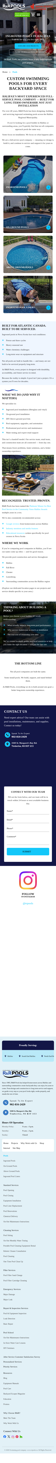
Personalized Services (12, 1362)
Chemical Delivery (10, 1216)
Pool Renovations (10, 1211)
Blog (5, 1378)
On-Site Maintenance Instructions (16, 1222)
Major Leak (7, 1300)
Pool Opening (8, 1190)
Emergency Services (12, 1289)
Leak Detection (9, 1319)
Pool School (8, 1332)
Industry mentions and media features (22, 528)
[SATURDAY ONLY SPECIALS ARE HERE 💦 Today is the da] (28, 952)
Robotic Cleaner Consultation (14, 1251)
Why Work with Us (29, 1143)
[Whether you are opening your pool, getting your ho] (28, 983)
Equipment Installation (12, 1201)
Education (7, 1399)
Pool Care (7, 1389)
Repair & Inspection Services (15, 1308)
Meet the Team (9, 1418)
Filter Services (9, 1270)
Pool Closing (8, 1196)
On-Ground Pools (10, 1166)
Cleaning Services (11, 1230)
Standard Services (10, 1185)
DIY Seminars (8, 1348)
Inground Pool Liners (11, 1176)
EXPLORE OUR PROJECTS (28, 46)
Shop (42, 1143)
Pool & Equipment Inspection (14, 1313)
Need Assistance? (22, 14)
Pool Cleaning (8, 1256)
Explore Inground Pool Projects (28, 52)
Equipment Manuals (11, 1383)
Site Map (16, 1148)
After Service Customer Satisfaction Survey (21, 1357)
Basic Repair (8, 1324)
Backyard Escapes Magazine (14, 1394)
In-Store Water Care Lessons (14, 1343)
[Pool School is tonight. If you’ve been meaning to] (28, 1013)
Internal (6, 1148)
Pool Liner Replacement (12, 1206)
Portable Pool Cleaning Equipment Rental (19, 1246)
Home (5, 72)
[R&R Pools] (14, 7)
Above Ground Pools (11, 1171)
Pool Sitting (8, 1235)
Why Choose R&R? (11, 1413)
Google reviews (12, 524)
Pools (5, 1156)
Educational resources (15, 533)
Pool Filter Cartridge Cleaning (15, 1281)
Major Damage (9, 1294)
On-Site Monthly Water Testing (15, 1241)
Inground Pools (9, 1161)
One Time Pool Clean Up (13, 1262)
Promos (6, 1404)
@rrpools (28, 903)
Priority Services (10, 1367)
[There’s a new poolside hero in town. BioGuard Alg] (28, 922)
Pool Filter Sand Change (12, 1275)
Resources (7, 1373)
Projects (14, 1143)
